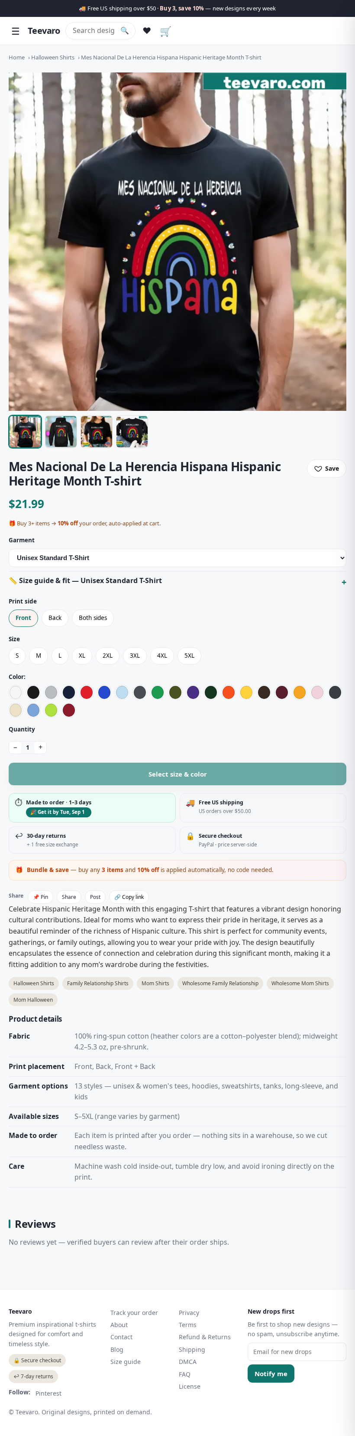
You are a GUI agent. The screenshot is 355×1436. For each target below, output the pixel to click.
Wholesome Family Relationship (220, 983)
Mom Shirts (155, 983)
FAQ (184, 1374)
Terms (188, 1325)
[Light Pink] (317, 692)
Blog (116, 1349)
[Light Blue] (122, 692)
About (119, 1325)
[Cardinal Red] (69, 710)
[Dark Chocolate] (264, 692)
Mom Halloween (33, 999)
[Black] (33, 692)
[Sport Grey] (51, 692)
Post (95, 897)
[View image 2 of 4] (61, 431)
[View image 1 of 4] (25, 431)
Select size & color (177, 774)
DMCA (188, 1361)
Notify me (271, 1373)
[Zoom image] (177, 241)
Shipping (192, 1349)
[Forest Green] (211, 692)
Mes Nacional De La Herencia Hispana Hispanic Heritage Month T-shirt (171, 57)
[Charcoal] (140, 692)
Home (17, 57)
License (189, 1386)
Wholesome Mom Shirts (300, 983)
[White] (16, 692)
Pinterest (48, 1393)
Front (23, 618)
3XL (135, 655)
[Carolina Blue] (33, 710)
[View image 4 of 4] (132, 431)
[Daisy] (246, 692)
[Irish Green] (158, 692)
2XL (108, 655)
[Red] (87, 692)
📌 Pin (40, 897)
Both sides (93, 618)
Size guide (125, 1361)
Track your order (134, 1312)
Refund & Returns (205, 1337)
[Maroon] (282, 692)
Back (54, 618)
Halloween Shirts (52, 57)
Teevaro (44, 30)
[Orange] (229, 692)
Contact (121, 1337)
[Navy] (69, 692)
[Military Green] (175, 692)
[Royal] (104, 692)
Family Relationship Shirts (98, 983)
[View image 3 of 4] (97, 431)
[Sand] (16, 710)
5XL (189, 655)
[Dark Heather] (335, 692)
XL (82, 655)
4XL (162, 655)
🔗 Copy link (129, 897)
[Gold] (300, 692)
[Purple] (193, 692)
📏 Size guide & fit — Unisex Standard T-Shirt (85, 580)
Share (69, 897)
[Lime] (51, 710)
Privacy (189, 1312)
